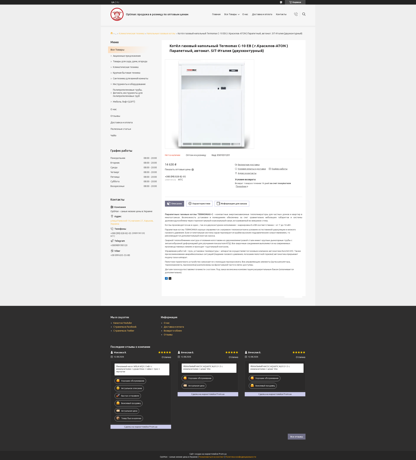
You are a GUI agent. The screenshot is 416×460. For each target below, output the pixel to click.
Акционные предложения (127, 56)
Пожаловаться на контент (211, 457)
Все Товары (230, 14)
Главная (216, 14)
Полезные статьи (120, 129)
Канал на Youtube (122, 323)
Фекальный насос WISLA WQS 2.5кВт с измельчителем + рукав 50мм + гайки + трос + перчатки (138, 369)
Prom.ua (223, 454)
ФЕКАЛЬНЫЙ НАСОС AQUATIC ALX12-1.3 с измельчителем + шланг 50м (203, 367)
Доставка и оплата (262, 14)
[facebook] (166, 279)
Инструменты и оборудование (129, 84)
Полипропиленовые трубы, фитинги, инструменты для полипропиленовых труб (128, 93)
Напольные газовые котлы (161, 33)
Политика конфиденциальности (241, 457)
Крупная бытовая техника (126, 72)
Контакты (281, 14)
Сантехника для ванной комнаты (130, 78)
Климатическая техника (131, 33)
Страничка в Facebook (124, 327)
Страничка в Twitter (123, 330)
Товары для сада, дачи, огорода (130, 61)
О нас (245, 14)
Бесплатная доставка (249, 164)
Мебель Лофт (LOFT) (124, 101)
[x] (170, 279)
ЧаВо (113, 135)
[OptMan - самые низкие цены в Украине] (117, 14)
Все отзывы (296, 436)
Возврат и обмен (173, 330)
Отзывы (115, 116)
